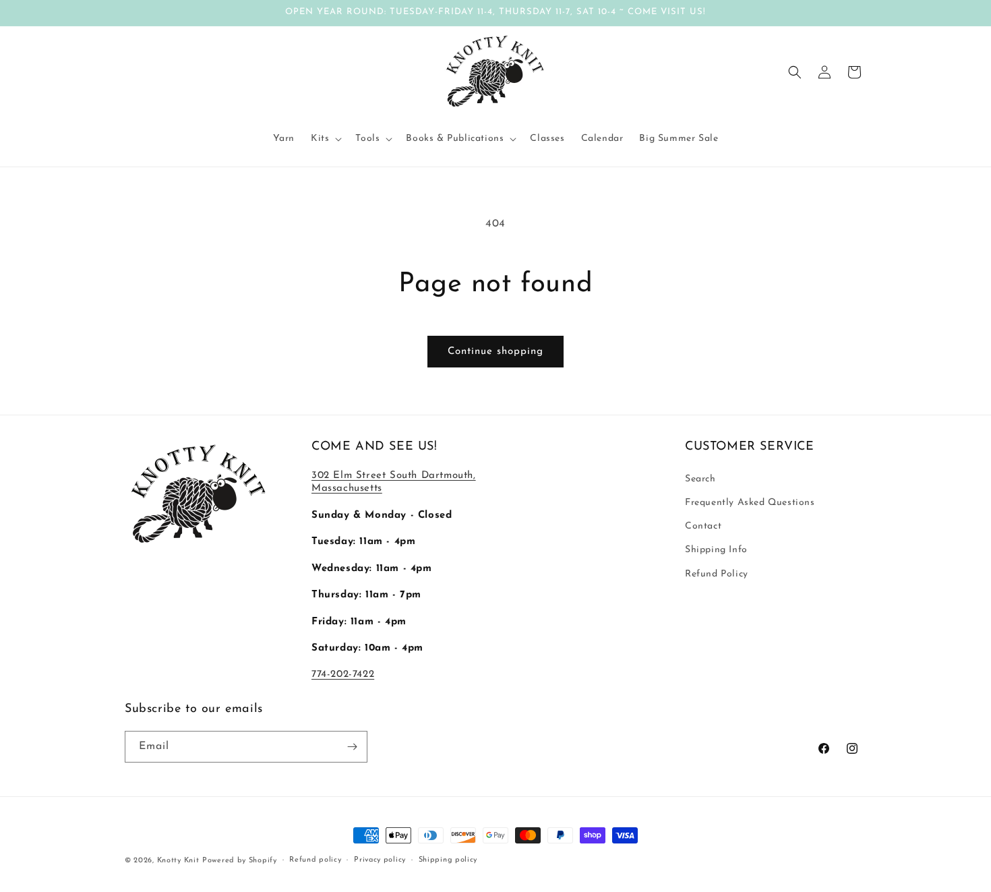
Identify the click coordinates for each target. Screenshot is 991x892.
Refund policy (315, 860)
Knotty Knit (178, 860)
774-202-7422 (342, 675)
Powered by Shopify (239, 860)
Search (700, 479)
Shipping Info (716, 550)
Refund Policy (716, 574)
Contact (703, 526)
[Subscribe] (352, 747)
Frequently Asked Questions (750, 503)
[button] (325, 139)
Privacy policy (380, 860)
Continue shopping (495, 352)
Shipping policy (448, 860)
